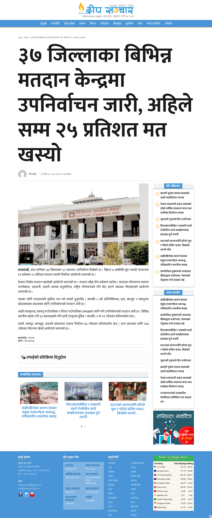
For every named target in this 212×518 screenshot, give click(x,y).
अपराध (133, 468)
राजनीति (55, 23)
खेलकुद (117, 23)
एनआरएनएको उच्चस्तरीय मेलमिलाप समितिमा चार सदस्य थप (175, 397)
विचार (93, 23)
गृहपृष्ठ (43, 23)
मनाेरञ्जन (104, 23)
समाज (82, 23)
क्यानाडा (134, 481)
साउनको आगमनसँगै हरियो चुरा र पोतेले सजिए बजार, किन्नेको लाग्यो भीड (176, 245)
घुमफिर (129, 23)
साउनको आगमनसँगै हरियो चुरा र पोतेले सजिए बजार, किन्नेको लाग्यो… (127, 409)
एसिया (110, 476)
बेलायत (133, 511)
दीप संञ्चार (32, 174)
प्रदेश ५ (110, 507)
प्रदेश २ (133, 502)
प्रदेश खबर (69, 23)
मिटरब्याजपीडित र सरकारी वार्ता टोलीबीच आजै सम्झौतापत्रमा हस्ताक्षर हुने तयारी (83, 411)
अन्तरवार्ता (112, 463)
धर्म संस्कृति (112, 498)
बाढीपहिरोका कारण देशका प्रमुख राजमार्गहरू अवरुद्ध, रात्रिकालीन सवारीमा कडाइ (39, 412)
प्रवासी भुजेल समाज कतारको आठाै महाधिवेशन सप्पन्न (174, 195)
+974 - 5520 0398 (41, 470)
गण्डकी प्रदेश (135, 485)
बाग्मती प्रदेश (112, 511)
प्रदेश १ (110, 502)
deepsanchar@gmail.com (30, 485)
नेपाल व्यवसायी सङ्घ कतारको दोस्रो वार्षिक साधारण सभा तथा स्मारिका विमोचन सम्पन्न (176, 208)
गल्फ (110, 489)
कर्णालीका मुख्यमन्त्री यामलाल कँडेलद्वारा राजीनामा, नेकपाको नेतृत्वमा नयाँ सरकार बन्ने (175, 275)
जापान (133, 494)
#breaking (29, 341)
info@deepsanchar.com (29, 489)
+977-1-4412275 (30, 474)
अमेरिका (111, 472)
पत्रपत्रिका (134, 498)
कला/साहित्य (153, 23)
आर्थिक (133, 472)
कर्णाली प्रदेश (135, 476)
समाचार (26, 37)
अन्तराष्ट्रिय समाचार (137, 463)
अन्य (109, 468)
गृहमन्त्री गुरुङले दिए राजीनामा (175, 219)
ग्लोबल (168, 23)
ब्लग (140, 23)
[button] (81, 426)
